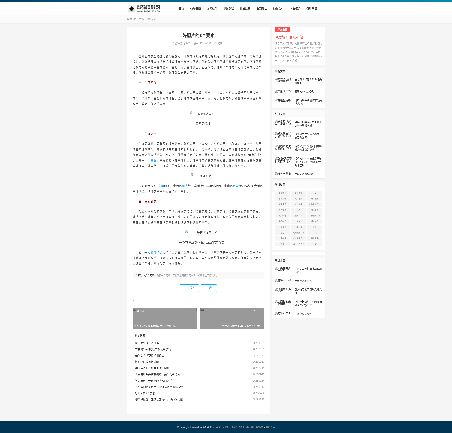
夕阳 (161, 186)
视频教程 (228, 8)
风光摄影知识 (298, 233)
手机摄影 (282, 199)
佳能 (315, 244)
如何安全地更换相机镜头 (149, 355)
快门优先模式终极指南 (148, 343)
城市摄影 (282, 238)
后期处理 (261, 8)
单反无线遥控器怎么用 (307, 174)
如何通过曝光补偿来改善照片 (152, 368)
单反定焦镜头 (298, 244)
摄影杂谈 (311, 8)
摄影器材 (278, 8)
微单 (299, 221)
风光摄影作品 (298, 238)
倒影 (236, 186)
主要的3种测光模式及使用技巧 (153, 349)
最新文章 (270, 427)
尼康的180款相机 (304, 91)
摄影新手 (315, 238)
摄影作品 (156, 252)
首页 (181, 8)
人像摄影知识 (314, 216)
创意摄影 (315, 210)
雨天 (315, 233)
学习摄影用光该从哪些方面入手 (153, 380)
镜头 (315, 193)
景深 (154, 160)
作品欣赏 (245, 8)
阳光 (185, 186)
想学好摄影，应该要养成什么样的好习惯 (159, 399)
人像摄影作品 (314, 204)
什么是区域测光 (303, 280)
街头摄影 (315, 199)
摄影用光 (282, 204)
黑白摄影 (282, 210)
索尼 (282, 233)
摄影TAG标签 (257, 427)
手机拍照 (282, 193)
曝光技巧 (282, 221)
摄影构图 (298, 193)
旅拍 (315, 227)
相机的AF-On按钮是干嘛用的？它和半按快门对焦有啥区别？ (308, 162)
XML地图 (243, 427)
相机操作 (315, 221)
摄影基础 (195, 8)
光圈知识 (298, 227)
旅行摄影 (298, 204)
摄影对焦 (298, 216)
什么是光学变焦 (303, 313)
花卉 (299, 210)
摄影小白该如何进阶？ (148, 361)
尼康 (282, 244)
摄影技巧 (211, 8)
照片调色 (282, 216)
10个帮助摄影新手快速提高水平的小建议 (159, 386)
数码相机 (298, 199)
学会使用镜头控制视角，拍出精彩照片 (157, 374)
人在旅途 (294, 8)
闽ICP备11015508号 (226, 427)
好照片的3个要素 (145, 275)
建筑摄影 (282, 227)
